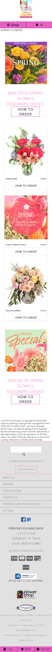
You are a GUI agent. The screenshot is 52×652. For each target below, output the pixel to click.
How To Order (25, 111)
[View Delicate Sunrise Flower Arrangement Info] (26, 283)
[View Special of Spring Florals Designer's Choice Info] (26, 350)
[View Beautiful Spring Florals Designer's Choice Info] (26, 63)
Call (9, 649)
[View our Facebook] (23, 521)
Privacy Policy (13, 635)
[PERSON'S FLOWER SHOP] (26, 17)
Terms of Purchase (34, 635)
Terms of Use (26, 640)
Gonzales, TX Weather (20, 625)
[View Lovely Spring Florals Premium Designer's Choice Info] (26, 217)
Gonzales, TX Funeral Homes (17, 615)
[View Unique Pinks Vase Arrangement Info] (26, 151)
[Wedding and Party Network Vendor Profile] (26, 610)
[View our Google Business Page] (28, 521)
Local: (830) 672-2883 (26, 543)
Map (27, 649)
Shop (15, 24)
